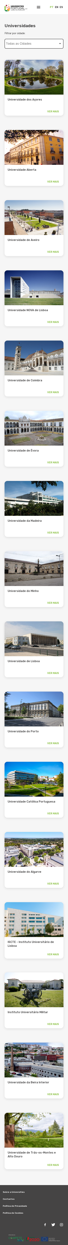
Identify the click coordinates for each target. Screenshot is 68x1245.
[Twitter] (53, 1224)
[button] (38, 7)
